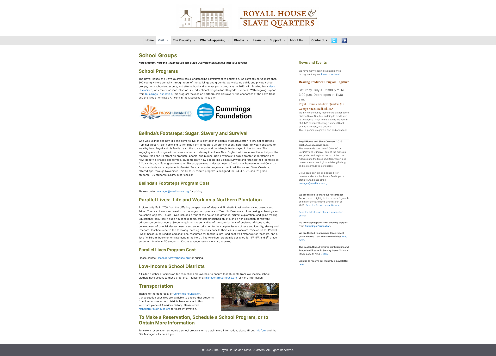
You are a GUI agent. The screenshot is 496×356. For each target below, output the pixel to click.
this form (261, 330)
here (301, 264)
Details (324, 253)
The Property (182, 40)
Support (275, 40)
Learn (257, 40)
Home (150, 40)
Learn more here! (330, 74)
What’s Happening (213, 40)
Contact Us (319, 40)
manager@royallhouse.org (173, 191)
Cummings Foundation (158, 93)
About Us (296, 40)
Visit (161, 40)
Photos (239, 40)
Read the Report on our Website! (323, 205)
